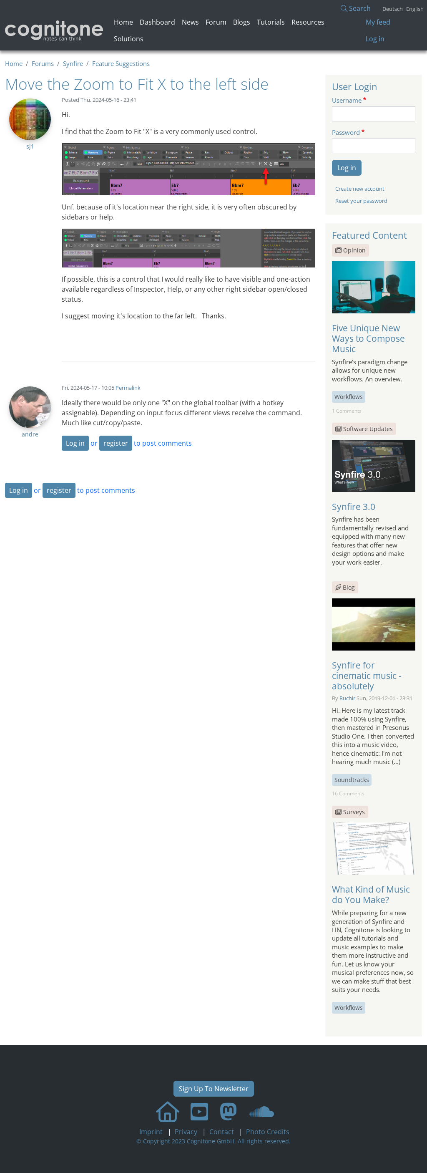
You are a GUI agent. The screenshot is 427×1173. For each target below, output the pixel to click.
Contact (222, 1131)
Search (359, 8)
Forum (216, 22)
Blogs (241, 22)
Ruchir (347, 698)
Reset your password (361, 200)
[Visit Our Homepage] (167, 1111)
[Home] (54, 30)
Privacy (187, 1131)
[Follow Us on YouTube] (199, 1111)
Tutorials (271, 22)
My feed (378, 22)
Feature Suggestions (121, 63)
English (415, 9)
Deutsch (392, 9)
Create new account (359, 188)
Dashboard (157, 22)
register (115, 443)
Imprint (152, 1131)
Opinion (354, 250)
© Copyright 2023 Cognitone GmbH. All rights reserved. (213, 1141)
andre (30, 434)
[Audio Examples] (261, 1111)
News (190, 22)
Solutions (128, 38)
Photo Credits (266, 1131)
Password (346, 132)
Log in (375, 38)
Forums (43, 63)
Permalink (128, 387)
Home (123, 22)
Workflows (348, 397)
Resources (307, 22)
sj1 (30, 146)
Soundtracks (351, 780)
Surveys (354, 812)
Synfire (73, 63)
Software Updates (368, 429)
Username (347, 100)
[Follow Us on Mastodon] (228, 1111)
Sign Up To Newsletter (214, 1088)
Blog (348, 587)
